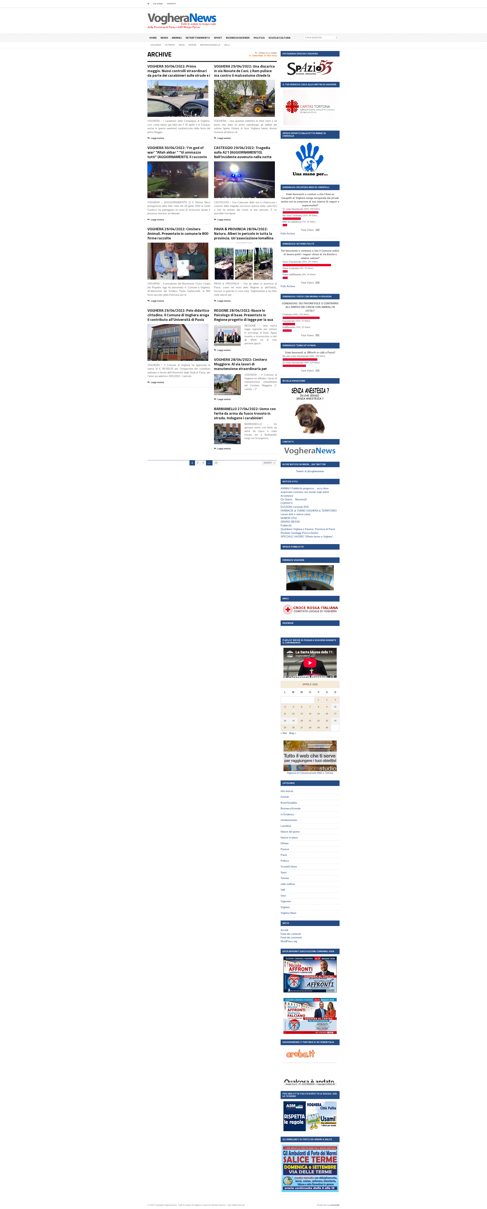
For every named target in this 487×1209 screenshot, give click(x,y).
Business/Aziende (238, 38)
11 (285, 713)
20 (302, 721)
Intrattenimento (198, 38)
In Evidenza (287, 814)
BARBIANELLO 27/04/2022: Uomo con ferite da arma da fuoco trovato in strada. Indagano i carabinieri (245, 413)
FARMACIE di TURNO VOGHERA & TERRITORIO (309, 510)
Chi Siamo (158, 4)
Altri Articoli (287, 791)
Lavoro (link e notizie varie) (295, 514)
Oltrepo (285, 843)
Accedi (284, 930)
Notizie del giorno (290, 831)
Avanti (267, 462)
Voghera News (288, 913)
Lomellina (286, 826)
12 (293, 713)
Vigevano (286, 901)
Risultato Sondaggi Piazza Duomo (299, 533)
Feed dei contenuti (291, 933)
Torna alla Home (267, 53)
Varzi (283, 895)
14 (216, 462)
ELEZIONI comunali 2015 (295, 506)
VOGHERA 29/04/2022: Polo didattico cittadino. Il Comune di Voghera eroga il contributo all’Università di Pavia (178, 314)
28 (310, 727)
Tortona (285, 878)
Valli (283, 889)
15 (318, 713)
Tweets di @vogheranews (310, 471)
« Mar (284, 733)
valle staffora (288, 884)
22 (318, 721)
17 (335, 713)
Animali (177, 38)
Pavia (284, 855)
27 (302, 727)
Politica (259, 38)
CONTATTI (171, 4)
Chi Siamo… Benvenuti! (294, 499)
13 (302, 713)
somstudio (335, 1205)
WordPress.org (289, 941)
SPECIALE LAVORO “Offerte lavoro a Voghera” (307, 536)
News (164, 38)
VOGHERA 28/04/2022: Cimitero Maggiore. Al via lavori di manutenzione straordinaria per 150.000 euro (240, 366)
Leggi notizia (157, 138)
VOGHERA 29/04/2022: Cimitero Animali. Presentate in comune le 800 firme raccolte (177, 233)
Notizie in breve (289, 837)
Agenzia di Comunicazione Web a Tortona (310, 772)
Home (153, 38)
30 (327, 727)
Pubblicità (286, 525)
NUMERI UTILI (289, 518)
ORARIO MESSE (290, 521)
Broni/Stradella (289, 802)
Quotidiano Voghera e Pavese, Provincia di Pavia (308, 529)
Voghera (285, 907)
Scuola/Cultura (279, 38)
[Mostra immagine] (173, 83)
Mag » (292, 733)
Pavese (285, 849)
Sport (218, 38)
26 (293, 727)
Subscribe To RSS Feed (264, 56)
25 (285, 727)
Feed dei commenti (291, 937)
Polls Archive (288, 233)
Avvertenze (287, 495)
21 (310, 721)
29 (318, 727)
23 (327, 721)
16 (327, 713)
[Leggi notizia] (182, 83)
